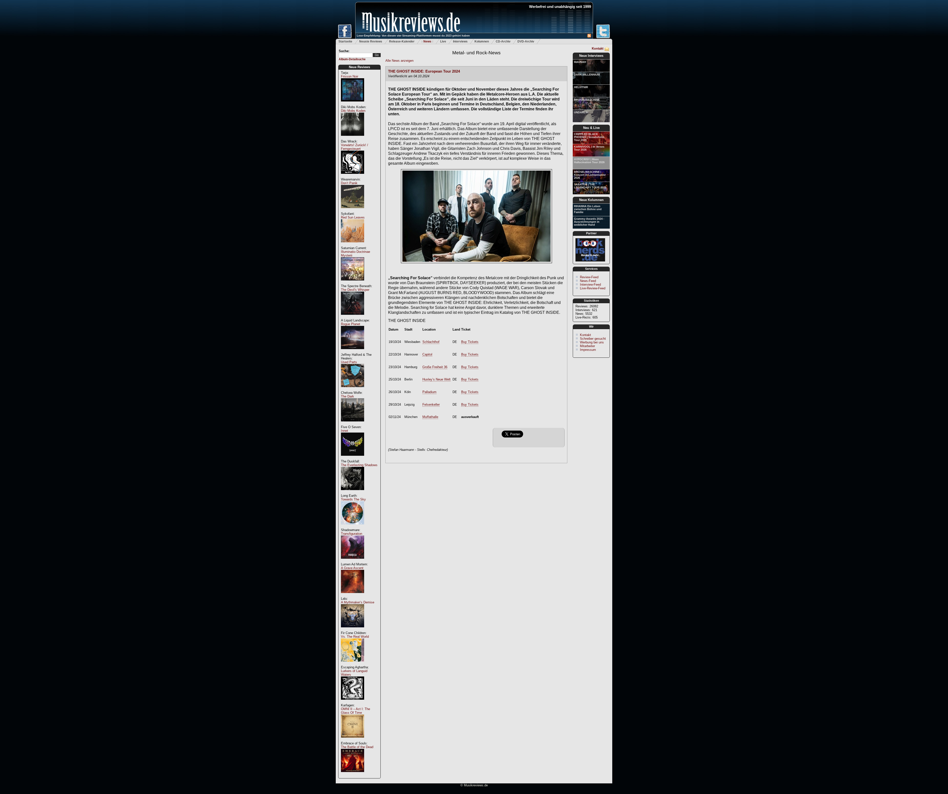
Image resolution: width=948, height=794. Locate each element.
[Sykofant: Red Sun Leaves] (352, 245)
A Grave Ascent (352, 568)
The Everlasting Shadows (359, 465)
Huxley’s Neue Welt (436, 379)
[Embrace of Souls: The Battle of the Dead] (352, 774)
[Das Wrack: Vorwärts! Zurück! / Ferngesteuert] (352, 176)
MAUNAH (580, 61)
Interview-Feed (590, 284)
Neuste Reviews (370, 41)
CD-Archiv (503, 41)
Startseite (345, 41)
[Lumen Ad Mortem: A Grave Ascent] (352, 595)
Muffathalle (430, 417)
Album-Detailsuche (352, 59)
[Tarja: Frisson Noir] (352, 104)
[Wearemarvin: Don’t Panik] (352, 211)
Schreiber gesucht (593, 338)
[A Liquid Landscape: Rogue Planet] (352, 352)
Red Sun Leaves (353, 217)
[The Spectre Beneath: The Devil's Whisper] (352, 317)
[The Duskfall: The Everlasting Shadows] (352, 493)
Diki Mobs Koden (353, 111)
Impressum (588, 350)
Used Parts (349, 362)
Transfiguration (351, 534)
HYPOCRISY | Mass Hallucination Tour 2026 (589, 161)
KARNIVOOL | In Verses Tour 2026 (589, 148)
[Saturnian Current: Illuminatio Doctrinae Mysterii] (352, 283)
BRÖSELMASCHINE (587, 99)
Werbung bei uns (592, 342)
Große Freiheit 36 (434, 367)
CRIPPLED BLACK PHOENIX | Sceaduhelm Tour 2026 (589, 137)
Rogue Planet (350, 324)
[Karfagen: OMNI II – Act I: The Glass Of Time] (352, 740)
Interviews (460, 41)
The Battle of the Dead (357, 747)
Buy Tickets (469, 342)
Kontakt (597, 48)
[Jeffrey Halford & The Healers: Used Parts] (352, 390)
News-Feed (588, 281)
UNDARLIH (581, 112)
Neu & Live (591, 128)
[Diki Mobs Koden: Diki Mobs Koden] (352, 138)
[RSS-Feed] (589, 36)
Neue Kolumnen (591, 200)
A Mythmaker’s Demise (357, 602)
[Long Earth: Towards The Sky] (352, 527)
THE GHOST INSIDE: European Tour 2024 (424, 71)
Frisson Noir (349, 76)
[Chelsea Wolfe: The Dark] (352, 424)
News (427, 41)
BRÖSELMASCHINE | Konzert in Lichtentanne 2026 (590, 174)
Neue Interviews (591, 56)
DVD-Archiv (525, 41)
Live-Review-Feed (592, 288)
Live (443, 41)
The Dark (347, 396)
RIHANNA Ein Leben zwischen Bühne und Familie (588, 209)
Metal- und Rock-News (476, 52)
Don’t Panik (349, 183)
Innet (344, 431)
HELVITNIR (581, 87)
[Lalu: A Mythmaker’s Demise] (352, 630)
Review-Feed (589, 277)
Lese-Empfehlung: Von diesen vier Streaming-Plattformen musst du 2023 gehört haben (413, 35)
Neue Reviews (359, 67)
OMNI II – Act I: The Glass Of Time (355, 711)
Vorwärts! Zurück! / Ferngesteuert (354, 147)
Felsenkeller (431, 404)
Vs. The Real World (355, 636)
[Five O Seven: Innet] (352, 458)
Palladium (429, 392)
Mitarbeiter (587, 346)
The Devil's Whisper (355, 290)
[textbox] (356, 55)
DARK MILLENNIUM (587, 74)
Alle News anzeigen (399, 60)
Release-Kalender (402, 41)
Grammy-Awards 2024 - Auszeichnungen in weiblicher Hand (589, 221)
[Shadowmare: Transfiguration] (352, 561)
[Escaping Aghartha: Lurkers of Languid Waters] (352, 702)
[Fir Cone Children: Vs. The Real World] (352, 664)
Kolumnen (481, 41)
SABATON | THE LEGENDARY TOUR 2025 (590, 186)
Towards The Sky (353, 499)
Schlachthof (430, 342)
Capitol (427, 354)
